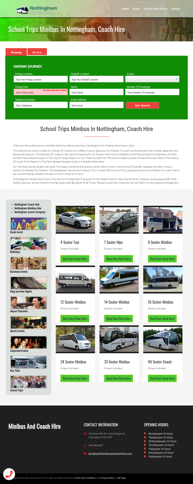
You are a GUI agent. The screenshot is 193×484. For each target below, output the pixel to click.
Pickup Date (21, 86)
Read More (75, 258)
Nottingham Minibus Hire (27, 208)
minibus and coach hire (34, 426)
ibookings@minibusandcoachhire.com (110, 453)
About (136, 8)
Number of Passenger (138, 86)
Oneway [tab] (16, 52)
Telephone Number (25, 99)
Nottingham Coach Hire (26, 204)
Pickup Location (23, 73)
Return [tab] (37, 52)
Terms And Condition (85, 477)
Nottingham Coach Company (29, 212)
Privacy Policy (107, 477)
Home (125, 8)
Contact (175, 8)
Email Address (78, 99)
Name (74, 86)
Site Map (121, 477)
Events (130, 73)
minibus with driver (156, 8)
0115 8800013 (96, 445)
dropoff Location (80, 73)
